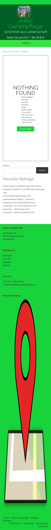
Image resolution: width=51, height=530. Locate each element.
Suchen (6, 165)
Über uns (7, 258)
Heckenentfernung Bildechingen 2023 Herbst (22, 186)
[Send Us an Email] (25, 2)
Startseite (7, 255)
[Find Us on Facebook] (26, 2)
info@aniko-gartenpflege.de (22, 284)
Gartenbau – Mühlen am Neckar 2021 (19, 212)
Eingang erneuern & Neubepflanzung (19, 202)
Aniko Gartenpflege (25, 23)
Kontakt (6, 265)
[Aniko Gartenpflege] (24, 11)
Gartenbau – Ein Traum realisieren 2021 (20, 205)
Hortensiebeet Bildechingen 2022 (17, 196)
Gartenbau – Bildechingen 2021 (16, 209)
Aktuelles (7, 262)
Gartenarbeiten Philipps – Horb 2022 (18, 199)
